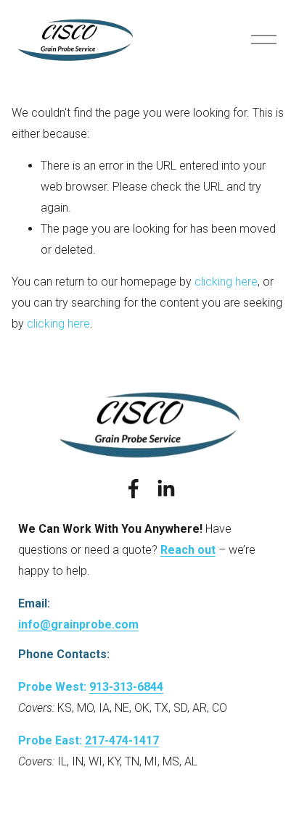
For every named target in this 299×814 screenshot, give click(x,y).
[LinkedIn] (165, 488)
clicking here (226, 281)
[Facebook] (133, 488)
